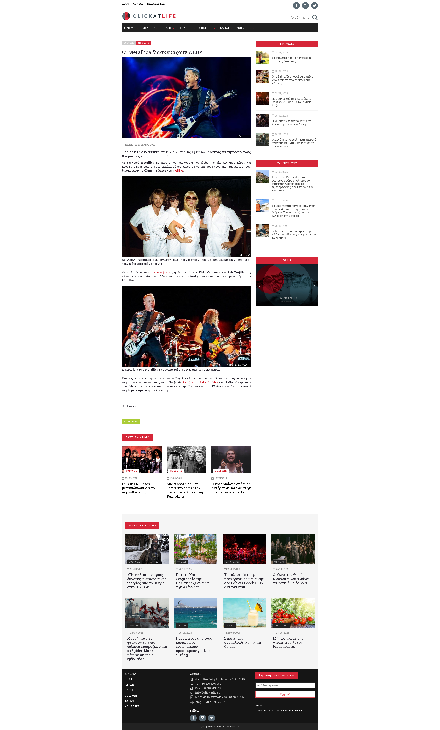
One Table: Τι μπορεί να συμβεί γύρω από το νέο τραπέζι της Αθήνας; (292, 80)
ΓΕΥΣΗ (166, 28)
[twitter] (314, 5)
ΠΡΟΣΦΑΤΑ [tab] (287, 44)
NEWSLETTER (156, 3)
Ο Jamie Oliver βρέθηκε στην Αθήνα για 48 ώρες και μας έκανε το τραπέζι (294, 234)
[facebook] (296, 5)
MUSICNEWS (131, 421)
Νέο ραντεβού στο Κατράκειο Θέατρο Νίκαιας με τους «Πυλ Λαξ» (291, 102)
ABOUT (126, 3)
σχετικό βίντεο (161, 272)
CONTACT (139, 3)
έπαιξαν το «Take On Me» (200, 382)
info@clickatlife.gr (208, 692)
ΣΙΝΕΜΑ (130, 28)
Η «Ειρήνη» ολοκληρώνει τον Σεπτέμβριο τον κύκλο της (291, 122)
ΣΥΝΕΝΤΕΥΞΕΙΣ (287, 163)
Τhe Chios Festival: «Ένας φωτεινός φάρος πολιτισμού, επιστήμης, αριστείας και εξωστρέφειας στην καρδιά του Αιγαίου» (293, 183)
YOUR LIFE (243, 28)
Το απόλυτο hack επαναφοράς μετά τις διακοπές (291, 59)
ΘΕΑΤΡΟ (149, 28)
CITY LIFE (185, 28)
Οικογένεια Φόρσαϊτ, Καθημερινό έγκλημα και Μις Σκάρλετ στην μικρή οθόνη (294, 143)
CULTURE (205, 28)
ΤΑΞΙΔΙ (224, 28)
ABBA (179, 170)
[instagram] (305, 5)
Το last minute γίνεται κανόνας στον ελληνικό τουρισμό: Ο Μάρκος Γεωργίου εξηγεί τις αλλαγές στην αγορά (293, 210)
